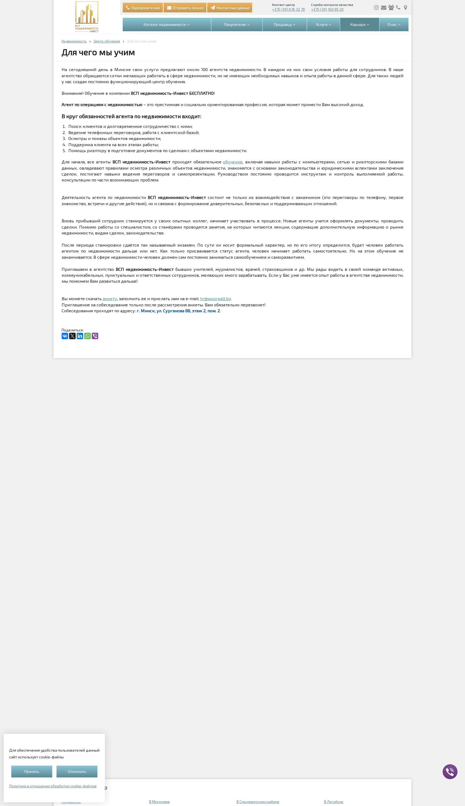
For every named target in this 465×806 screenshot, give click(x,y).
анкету (110, 298)
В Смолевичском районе (258, 801)
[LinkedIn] (80, 336)
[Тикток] (391, 7)
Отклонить (77, 771)
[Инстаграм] (376, 7)
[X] (72, 336)
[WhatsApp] (87, 336)
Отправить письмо (188, 8)
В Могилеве (159, 801)
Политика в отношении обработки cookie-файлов (53, 786)
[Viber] (95, 336)
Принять (31, 771)
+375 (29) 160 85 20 (327, 9)
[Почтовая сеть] (383, 7)
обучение (232, 161)
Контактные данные (232, 8)
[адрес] (405, 7)
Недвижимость (74, 41)
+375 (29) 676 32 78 (288, 9)
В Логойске (333, 801)
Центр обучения (107, 41)
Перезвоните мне (145, 8)
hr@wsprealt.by (215, 298)
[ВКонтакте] (65, 336)
